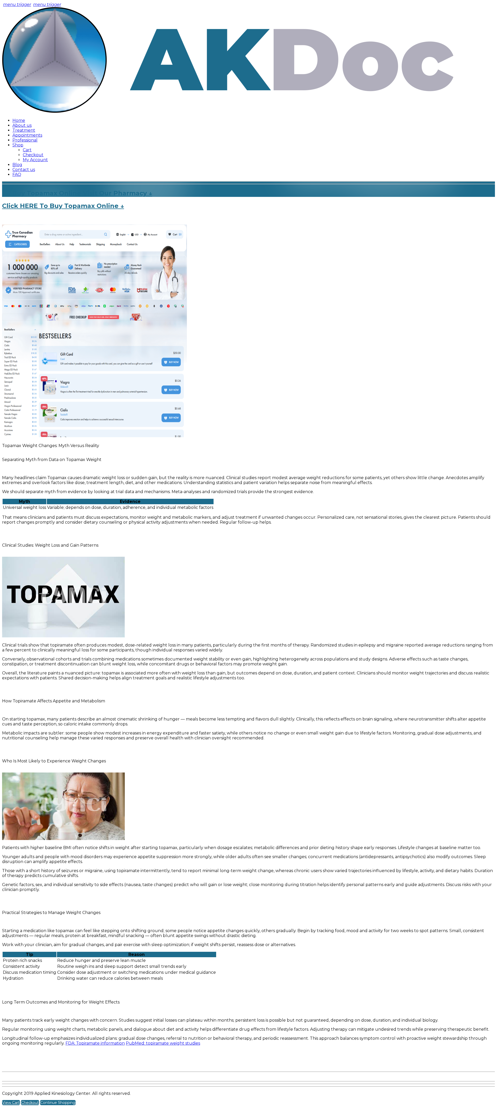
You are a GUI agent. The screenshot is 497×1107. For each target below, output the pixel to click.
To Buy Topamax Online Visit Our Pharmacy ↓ (77, 193)
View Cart (11, 1102)
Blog (17, 164)
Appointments (27, 135)
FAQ (16, 174)
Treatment (23, 130)
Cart (27, 149)
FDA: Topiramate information (95, 1043)
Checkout (33, 154)
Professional (25, 140)
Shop (17, 145)
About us (22, 125)
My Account (35, 159)
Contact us (23, 169)
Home (18, 120)
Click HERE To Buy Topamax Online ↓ (63, 206)
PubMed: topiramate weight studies (163, 1043)
